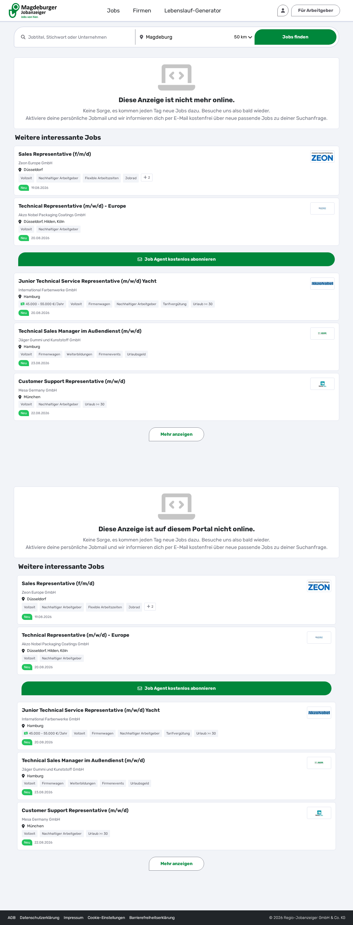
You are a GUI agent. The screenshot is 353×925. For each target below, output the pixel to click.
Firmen (142, 10)
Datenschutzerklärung (39, 917)
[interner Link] (33, 10)
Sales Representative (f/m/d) (54, 154)
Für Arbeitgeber (315, 10)
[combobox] (80, 37)
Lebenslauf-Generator (192, 10)
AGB (11, 917)
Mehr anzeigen (176, 434)
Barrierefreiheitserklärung (152, 917)
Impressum (73, 917)
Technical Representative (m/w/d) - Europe (72, 206)
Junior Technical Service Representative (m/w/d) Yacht (87, 281)
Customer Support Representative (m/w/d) (71, 381)
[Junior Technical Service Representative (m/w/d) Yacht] (176, 297)
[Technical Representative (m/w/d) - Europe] (176, 221)
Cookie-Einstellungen (106, 917)
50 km (240, 36)
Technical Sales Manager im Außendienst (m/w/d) (79, 331)
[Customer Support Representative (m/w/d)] (176, 397)
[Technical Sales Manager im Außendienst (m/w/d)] (176, 347)
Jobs (113, 10)
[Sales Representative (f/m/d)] (176, 170)
